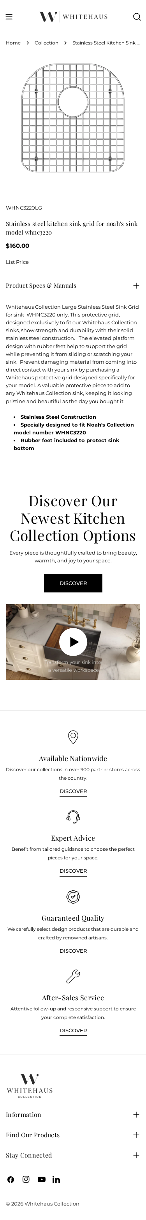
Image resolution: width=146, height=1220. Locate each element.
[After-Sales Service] (73, 976)
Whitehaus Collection (52, 1203)
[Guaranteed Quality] (73, 897)
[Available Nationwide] (73, 737)
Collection (46, 43)
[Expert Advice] (73, 817)
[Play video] (73, 642)
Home (13, 43)
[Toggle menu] (9, 17)
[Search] (137, 17)
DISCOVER (73, 583)
